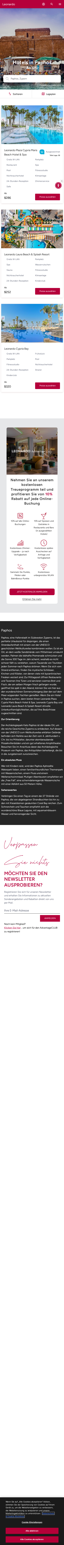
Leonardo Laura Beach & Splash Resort (27, 254)
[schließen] (61, 181)
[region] (32, 1521)
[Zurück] (3, 119)
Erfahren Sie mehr (32, 599)
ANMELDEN (50, 918)
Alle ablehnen (32, 1531)
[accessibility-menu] (58, 185)
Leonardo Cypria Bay (16, 348)
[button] (43, 4)
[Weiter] (61, 119)
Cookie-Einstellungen (32, 1522)
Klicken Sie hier (12, 927)
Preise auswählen (47, 197)
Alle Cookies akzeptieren (32, 1539)
